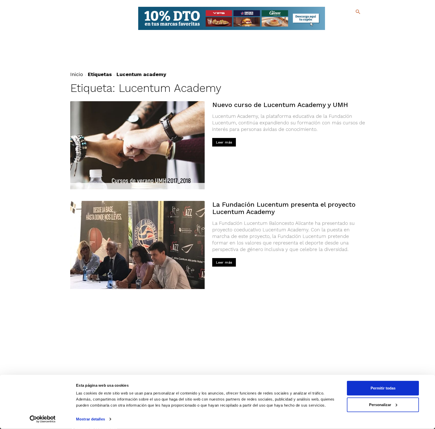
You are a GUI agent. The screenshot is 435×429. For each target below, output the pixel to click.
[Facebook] (337, 22)
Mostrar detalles (90, 419)
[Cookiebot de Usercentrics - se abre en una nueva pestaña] (43, 419)
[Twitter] (344, 22)
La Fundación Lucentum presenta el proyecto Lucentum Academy (283, 208)
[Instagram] (360, 22)
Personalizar (380, 404)
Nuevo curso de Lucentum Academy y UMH (280, 105)
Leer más (224, 142)
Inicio (76, 74)
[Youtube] (353, 30)
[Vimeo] (345, 30)
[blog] (352, 22)
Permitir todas (383, 388)
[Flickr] (337, 30)
